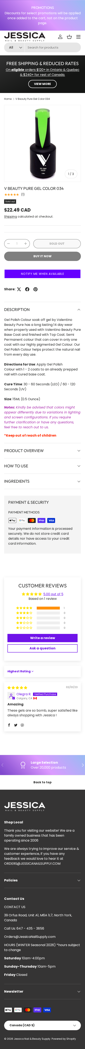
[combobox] (42, 47)
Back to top (42, 782)
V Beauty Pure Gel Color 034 (32, 99)
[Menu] (78, 36)
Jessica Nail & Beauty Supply (32, 1039)
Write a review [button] (42, 638)
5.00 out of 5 (53, 594)
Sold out (57, 244)
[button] (69, 36)
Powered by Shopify (64, 1039)
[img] (17, 687)
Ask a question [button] (42, 648)
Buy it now (42, 256)
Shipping (10, 216)
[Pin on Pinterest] (35, 289)
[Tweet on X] (19, 289)
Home (8, 99)
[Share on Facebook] (27, 289)
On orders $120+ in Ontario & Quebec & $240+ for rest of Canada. (42, 72)
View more (42, 84)
